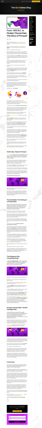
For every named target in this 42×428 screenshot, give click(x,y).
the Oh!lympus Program (23, 101)
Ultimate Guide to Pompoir (21, 42)
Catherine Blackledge (14, 115)
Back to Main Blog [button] (21, 10)
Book (28, 1)
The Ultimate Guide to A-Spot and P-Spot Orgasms (32, 38)
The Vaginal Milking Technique (32, 42)
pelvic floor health (32, 28)
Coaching (26, 1)
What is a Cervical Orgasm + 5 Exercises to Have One (32, 34)
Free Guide (23, 1)
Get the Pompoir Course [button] (36, 1)
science (31, 29)
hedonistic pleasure (18, 283)
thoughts (31, 30)
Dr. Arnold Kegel (9, 324)
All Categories (32, 21)
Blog (30, 1)
